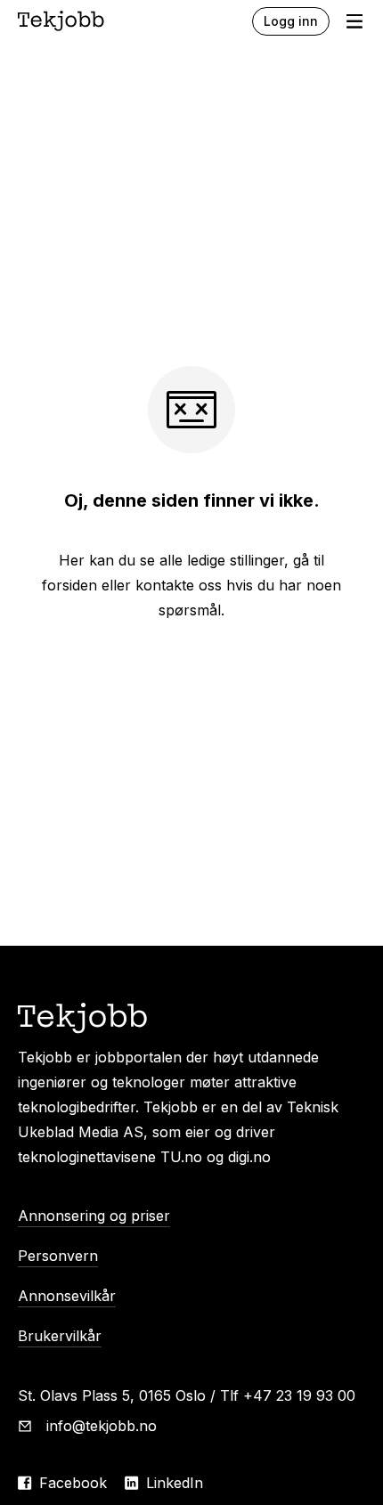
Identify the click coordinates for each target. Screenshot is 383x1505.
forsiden (69, 585)
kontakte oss (178, 585)
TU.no (181, 1157)
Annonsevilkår (67, 1296)
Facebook (73, 1483)
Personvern (58, 1256)
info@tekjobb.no (101, 1426)
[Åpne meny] (354, 21)
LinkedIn (174, 1483)
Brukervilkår (60, 1336)
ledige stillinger (235, 560)
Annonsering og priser (94, 1215)
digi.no (249, 1157)
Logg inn (291, 20)
